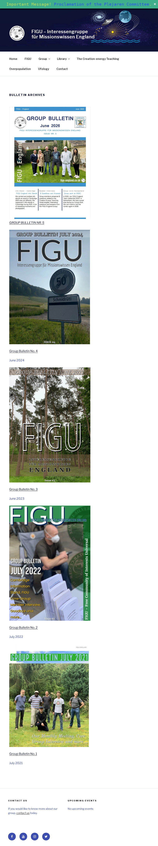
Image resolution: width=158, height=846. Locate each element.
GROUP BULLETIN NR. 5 (26, 223)
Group (43, 58)
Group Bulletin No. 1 (23, 754)
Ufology (43, 68)
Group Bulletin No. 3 (23, 489)
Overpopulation (20, 68)
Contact (62, 68)
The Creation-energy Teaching (98, 58)
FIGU (28, 58)
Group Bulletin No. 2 (23, 627)
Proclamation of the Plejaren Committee (101, 4)
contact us (22, 813)
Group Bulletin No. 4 (23, 351)
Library (62, 58)
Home (13, 58)
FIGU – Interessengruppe (59, 31)
